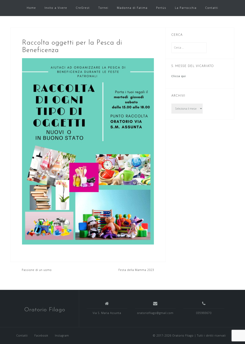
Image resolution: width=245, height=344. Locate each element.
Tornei (103, 8)
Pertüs (161, 8)
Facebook (41, 335)
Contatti (211, 8)
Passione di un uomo (37, 270)
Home (31, 8)
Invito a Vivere (56, 8)
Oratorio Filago (44, 310)
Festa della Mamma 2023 (136, 270)
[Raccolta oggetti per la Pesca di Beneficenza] (88, 151)
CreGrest (83, 8)
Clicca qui (178, 76)
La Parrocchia (186, 8)
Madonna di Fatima (132, 8)
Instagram (62, 335)
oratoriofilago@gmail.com (155, 313)
